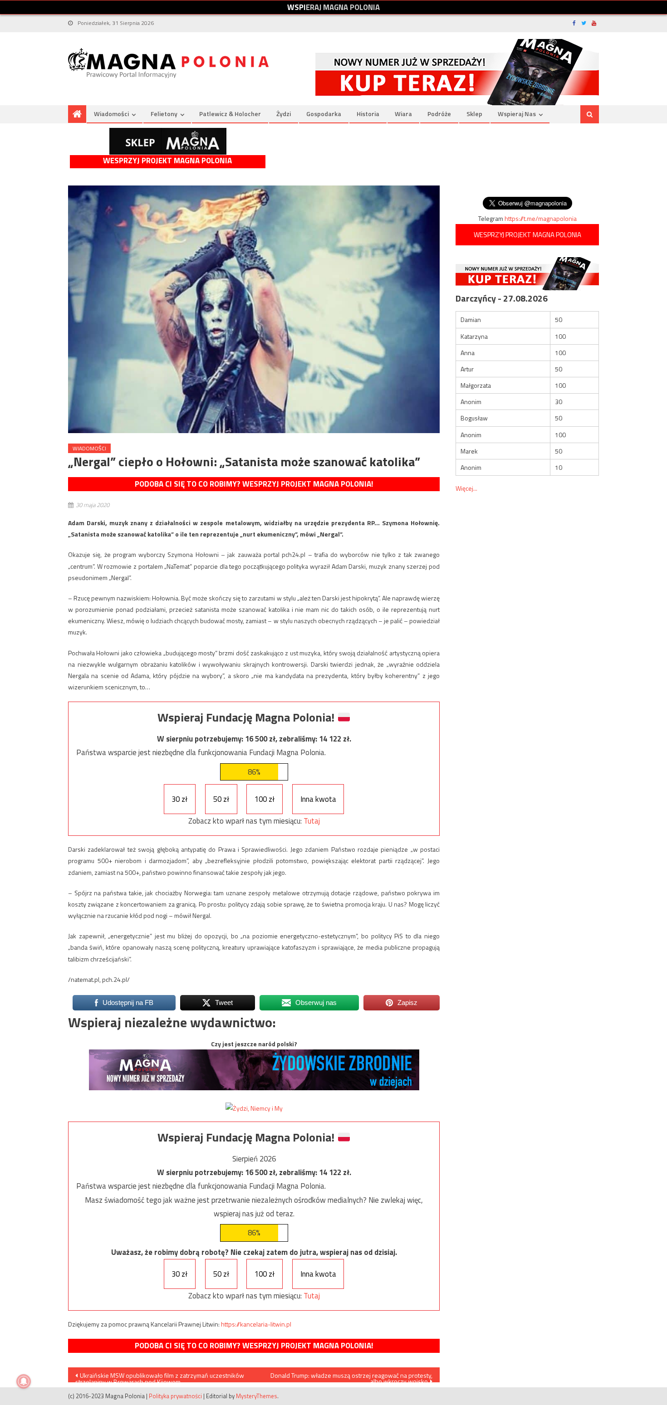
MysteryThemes (256, 1395)
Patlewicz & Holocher (230, 113)
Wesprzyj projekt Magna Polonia (167, 160)
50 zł (221, 799)
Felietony (164, 113)
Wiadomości (111, 113)
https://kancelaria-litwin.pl (256, 1324)
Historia (368, 113)
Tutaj (312, 821)
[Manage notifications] (23, 1381)
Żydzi (283, 113)
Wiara (403, 113)
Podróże (439, 113)
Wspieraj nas (517, 113)
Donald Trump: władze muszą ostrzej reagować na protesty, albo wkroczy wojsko (351, 1376)
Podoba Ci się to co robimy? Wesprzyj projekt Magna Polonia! (254, 484)
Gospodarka (323, 113)
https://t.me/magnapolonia (541, 218)
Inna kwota (318, 799)
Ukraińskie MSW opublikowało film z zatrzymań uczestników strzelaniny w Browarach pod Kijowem (159, 1376)
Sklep (474, 113)
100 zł (265, 799)
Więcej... (466, 488)
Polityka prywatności (175, 1395)
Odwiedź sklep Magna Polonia (167, 141)
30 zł (179, 799)
